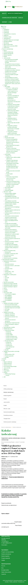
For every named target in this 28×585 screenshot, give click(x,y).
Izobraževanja (8, 442)
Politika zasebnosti (13, 581)
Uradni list (3, 574)
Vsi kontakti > (4, 545)
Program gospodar (5, 558)
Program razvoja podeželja (7, 552)
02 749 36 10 (8, 6)
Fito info (3, 565)
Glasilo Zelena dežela (6, 572)
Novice (2, 442)
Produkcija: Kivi (21, 581)
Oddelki (3, 560)
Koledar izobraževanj (6, 554)
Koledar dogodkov (5, 556)
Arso (2, 568)
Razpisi (13, 442)
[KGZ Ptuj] (8, 1)
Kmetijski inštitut (5, 570)
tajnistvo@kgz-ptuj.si (18, 6)
